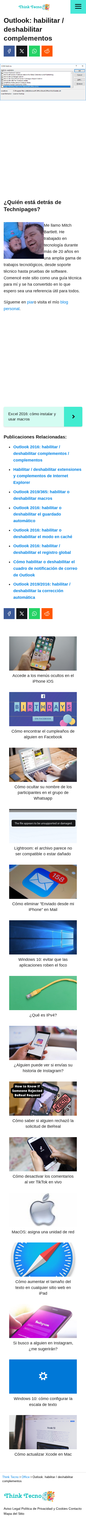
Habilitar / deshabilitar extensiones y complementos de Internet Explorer (47, 476)
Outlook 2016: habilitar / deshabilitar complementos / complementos (41, 453)
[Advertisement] (43, 148)
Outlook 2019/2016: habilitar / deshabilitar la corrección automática (41, 591)
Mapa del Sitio (14, 1513)
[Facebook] (9, 51)
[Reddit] (47, 51)
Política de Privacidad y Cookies (44, 1508)
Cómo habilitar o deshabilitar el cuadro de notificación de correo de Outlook (45, 568)
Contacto (75, 1508)
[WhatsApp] (34, 51)
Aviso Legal (12, 1508)
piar (30, 302)
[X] (21, 51)
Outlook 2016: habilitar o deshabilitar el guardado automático (37, 514)
